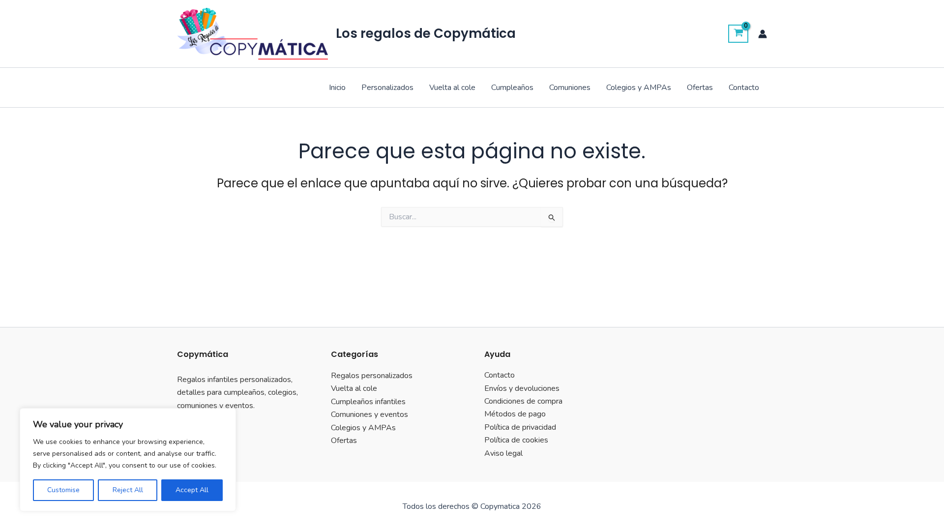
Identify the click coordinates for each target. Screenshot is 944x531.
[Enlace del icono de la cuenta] (762, 34)
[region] (128, 459)
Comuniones (569, 87)
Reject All (128, 490)
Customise (63, 490)
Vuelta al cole (452, 87)
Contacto (744, 87)
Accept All (192, 490)
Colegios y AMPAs (638, 87)
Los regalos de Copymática (426, 33)
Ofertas (700, 87)
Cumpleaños (512, 87)
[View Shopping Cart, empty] (738, 34)
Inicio (337, 87)
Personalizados (387, 87)
